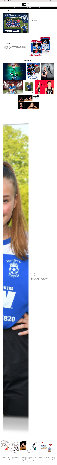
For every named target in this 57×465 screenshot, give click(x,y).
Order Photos (32, 7)
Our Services (20, 7)
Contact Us (42, 7)
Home (13, 7)
